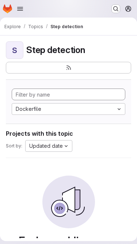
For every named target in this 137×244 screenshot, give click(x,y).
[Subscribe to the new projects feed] (68, 68)
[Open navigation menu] (20, 9)
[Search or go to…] (115, 8)
